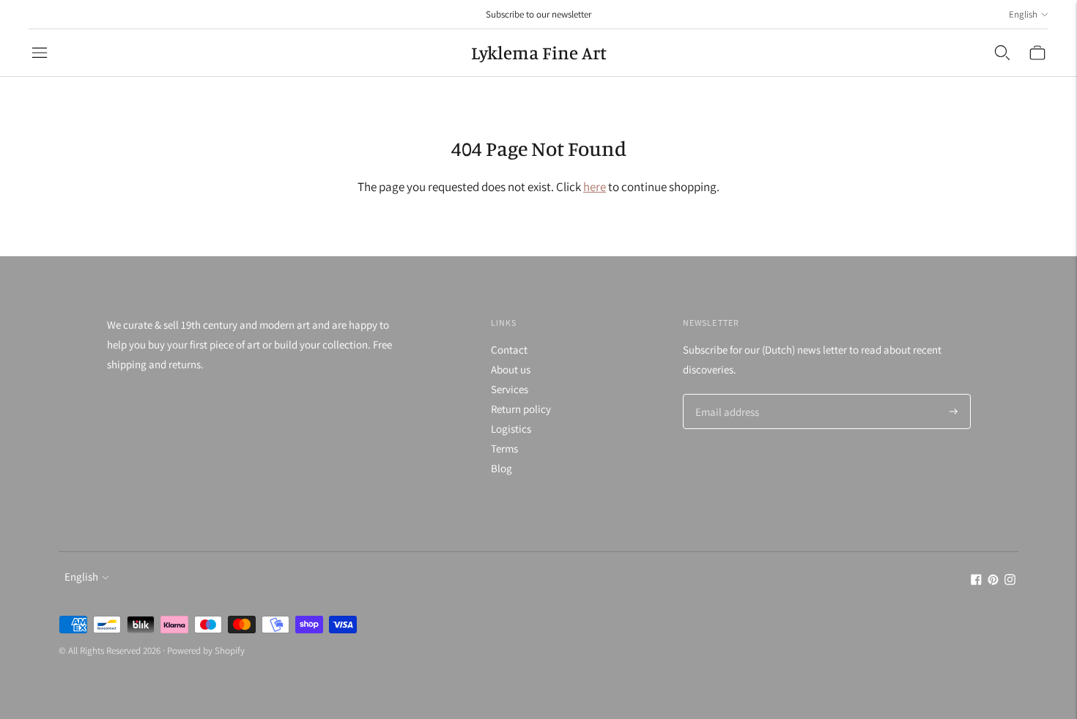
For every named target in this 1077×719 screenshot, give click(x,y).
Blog (501, 468)
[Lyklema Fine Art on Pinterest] (993, 581)
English (1023, 14)
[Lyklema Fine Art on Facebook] (976, 581)
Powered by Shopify (206, 650)
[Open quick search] (1002, 53)
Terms (504, 448)
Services (509, 389)
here (594, 187)
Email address (724, 395)
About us (510, 369)
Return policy (521, 409)
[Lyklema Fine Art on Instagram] (1009, 581)
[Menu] (39, 53)
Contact (509, 350)
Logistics (511, 429)
